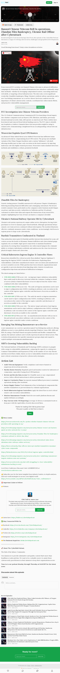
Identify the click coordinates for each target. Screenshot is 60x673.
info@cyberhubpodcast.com (29, 540)
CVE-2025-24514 (9, 287)
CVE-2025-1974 (9, 316)
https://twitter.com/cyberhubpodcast (23, 533)
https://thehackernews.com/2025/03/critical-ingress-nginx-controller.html (27, 452)
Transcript (20, 25)
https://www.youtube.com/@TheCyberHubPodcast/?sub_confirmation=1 (26, 479)
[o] (3, 600)
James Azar (4, 42)
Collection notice (38, 665)
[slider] (28, 20)
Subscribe (49, 2)
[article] (30, 600)
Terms (32, 665)
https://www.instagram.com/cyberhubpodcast (26, 537)
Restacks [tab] (11, 577)
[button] (4, 15)
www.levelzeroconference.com (11, 470)
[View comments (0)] (22, 670)
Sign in (56, 2)
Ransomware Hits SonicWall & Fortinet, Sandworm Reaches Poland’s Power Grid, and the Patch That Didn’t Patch (32, 634)
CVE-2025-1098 (9, 306)
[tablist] (8, 577)
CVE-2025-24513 (9, 277)
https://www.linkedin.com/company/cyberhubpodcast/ (29, 529)
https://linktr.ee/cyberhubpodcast (23, 517)
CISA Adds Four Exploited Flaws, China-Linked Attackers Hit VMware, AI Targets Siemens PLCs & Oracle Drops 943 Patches (32, 599)
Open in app (8, 25)
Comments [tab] (5, 577)
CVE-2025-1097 (9, 296)
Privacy (28, 665)
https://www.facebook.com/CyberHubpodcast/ (26, 525)
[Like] (8, 670)
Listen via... (29, 25)
